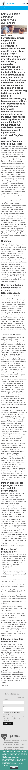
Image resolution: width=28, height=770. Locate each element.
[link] (14, 8)
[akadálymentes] (27, 3)
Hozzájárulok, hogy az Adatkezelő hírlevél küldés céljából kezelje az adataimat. (13, 718)
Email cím (6, 700)
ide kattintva (19, 763)
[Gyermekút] (8, 3)
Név (4, 706)
